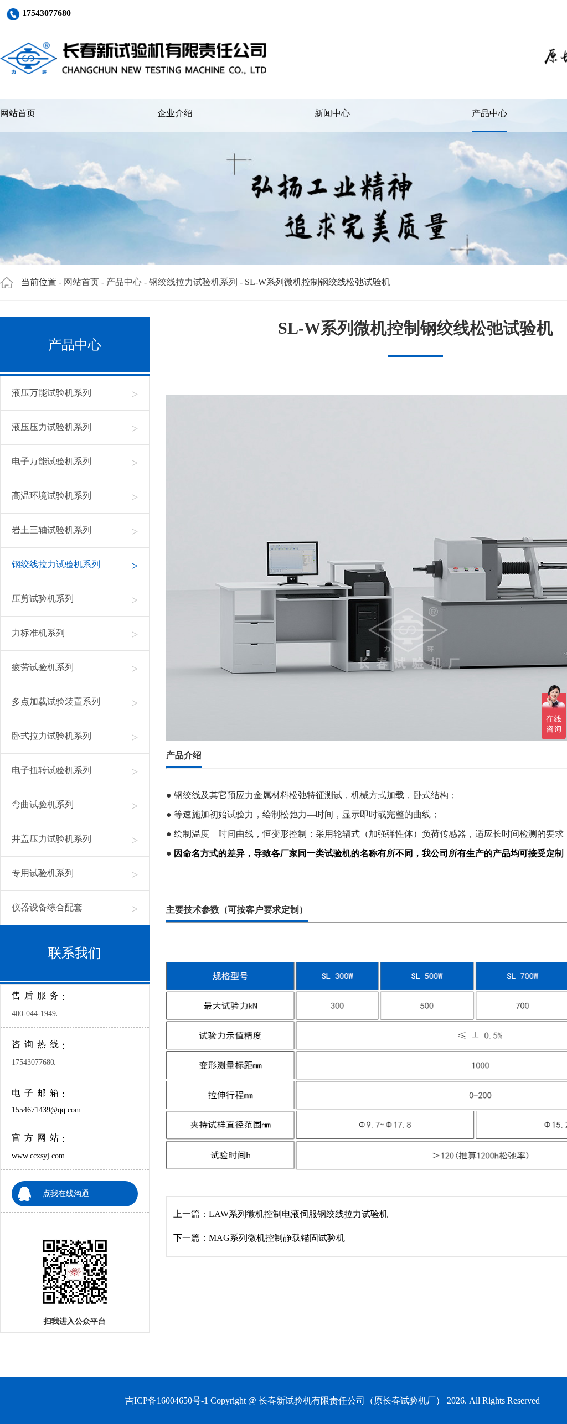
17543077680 (33, 1062)
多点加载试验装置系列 (75, 702)
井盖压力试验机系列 (75, 839)
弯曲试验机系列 (75, 805)
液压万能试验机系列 (75, 393)
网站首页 (17, 113)
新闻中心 (332, 113)
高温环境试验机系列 (75, 496)
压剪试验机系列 (75, 599)
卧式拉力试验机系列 (75, 736)
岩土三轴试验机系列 (75, 530)
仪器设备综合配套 (75, 908)
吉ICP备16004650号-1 (166, 1400)
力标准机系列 (75, 633)
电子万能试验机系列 (75, 462)
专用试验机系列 (75, 873)
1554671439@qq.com (46, 1110)
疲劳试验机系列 (75, 668)
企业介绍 (175, 113)
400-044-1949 (34, 1013)
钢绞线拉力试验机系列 (193, 282)
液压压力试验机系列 (75, 427)
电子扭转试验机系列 (75, 770)
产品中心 (489, 113)
